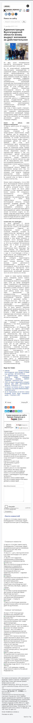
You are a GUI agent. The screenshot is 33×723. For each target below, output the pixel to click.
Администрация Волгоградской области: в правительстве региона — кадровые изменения (16, 575)
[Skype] (19, 411)
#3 (5, 453)
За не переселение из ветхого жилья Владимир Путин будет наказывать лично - (17, 393)
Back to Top (27, 717)
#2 (5, 461)
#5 (5, 433)
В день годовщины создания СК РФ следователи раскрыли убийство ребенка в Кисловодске (16, 664)
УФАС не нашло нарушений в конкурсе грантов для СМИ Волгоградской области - (17, 383)
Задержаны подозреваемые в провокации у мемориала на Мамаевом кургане (16, 562)
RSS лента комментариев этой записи (15, 479)
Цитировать (7, 441)
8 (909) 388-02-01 (19, 703)
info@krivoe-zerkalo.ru (12, 712)
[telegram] (21, 411)
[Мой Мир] (11, 407)
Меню (7, 6)
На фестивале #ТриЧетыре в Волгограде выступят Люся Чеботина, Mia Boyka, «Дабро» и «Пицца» (16, 588)
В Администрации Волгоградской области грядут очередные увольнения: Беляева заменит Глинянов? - (17, 378)
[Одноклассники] (8, 407)
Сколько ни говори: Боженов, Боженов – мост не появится (16, 629)
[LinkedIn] (8, 411)
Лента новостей (12, 516)
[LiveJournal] (11, 411)
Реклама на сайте (7, 714)
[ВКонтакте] (6, 407)
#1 (5, 466)
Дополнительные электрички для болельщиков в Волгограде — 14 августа (16, 600)
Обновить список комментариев (14, 477)
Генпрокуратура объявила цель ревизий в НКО (15, 618)
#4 (5, 443)
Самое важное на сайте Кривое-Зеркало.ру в (16, 416)
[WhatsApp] (16, 411)
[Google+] (13, 407)
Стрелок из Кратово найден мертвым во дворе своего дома (16, 640)
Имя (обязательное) (9, 486)
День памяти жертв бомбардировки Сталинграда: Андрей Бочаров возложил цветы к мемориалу (16, 520)
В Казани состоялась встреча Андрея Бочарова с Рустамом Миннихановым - (17, 388)
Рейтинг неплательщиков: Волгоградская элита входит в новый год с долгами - (17, 372)
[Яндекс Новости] (21, 424)
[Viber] (13, 411)
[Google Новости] (22, 427)
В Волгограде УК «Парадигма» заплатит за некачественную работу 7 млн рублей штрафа (16, 651)
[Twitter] (6, 411)
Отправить (8, 511)
